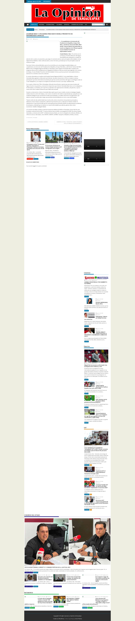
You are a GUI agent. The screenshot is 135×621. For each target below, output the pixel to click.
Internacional (50, 24)
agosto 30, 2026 (31, 142)
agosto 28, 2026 (100, 299)
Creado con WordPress (58, 618)
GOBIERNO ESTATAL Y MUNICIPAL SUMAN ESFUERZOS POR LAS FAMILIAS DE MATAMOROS (69, 122)
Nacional (41, 24)
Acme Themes (78, 618)
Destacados (29, 117)
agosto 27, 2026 (100, 328)
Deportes (66, 24)
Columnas (59, 24)
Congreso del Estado (77, 24)
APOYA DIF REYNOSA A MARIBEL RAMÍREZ (38, 122)
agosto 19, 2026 (71, 575)
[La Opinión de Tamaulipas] (68, 22)
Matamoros (32, 607)
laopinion (36, 39)
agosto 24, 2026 (42, 575)
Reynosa (52, 157)
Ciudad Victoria (30, 158)
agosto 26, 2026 (29, 565)
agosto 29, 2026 (88, 363)
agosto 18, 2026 (99, 575)
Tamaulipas (34, 24)
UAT (86, 24)
